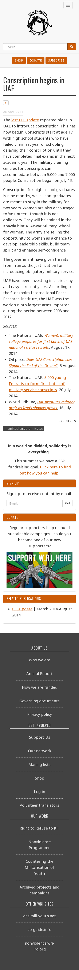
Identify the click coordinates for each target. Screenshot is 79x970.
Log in (39, 791)
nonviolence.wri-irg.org (39, 946)
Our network (39, 750)
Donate (35, 60)
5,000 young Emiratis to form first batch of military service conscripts (37, 383)
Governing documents (39, 700)
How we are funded (39, 687)
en (5, 102)
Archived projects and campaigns (39, 890)
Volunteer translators (39, 805)
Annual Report (39, 673)
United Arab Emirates (26, 428)
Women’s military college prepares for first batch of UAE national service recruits (41, 341)
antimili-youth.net (39, 915)
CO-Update (22, 608)
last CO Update (25, 119)
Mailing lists (39, 764)
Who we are (39, 659)
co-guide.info (39, 929)
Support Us (39, 737)
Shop (19, 60)
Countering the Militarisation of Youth (39, 867)
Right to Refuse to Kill (39, 828)
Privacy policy (39, 714)
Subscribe (56, 60)
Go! (67, 503)
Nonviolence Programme (39, 844)
